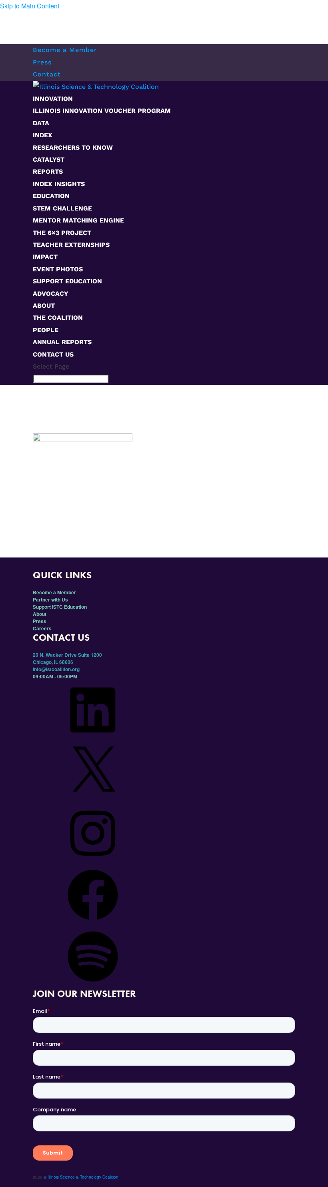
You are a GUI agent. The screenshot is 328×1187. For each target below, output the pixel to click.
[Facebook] (93, 922)
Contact (47, 74)
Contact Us (53, 354)
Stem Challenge (62, 208)
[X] (93, 799)
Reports (48, 171)
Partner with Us (50, 599)
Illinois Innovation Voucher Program (102, 110)
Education (51, 196)
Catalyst (48, 159)
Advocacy (50, 293)
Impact (45, 257)
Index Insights (59, 184)
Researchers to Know (73, 147)
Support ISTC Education (60, 606)
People (45, 330)
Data (41, 123)
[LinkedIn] (93, 738)
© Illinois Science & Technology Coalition (81, 1177)
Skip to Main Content (29, 5)
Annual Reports (62, 342)
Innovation (53, 98)
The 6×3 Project (62, 233)
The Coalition (58, 317)
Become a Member (65, 50)
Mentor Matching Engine (78, 220)
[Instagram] (93, 861)
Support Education (67, 281)
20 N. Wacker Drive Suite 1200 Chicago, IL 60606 (67, 658)
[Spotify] (93, 984)
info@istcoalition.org (56, 669)
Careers (42, 628)
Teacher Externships (71, 245)
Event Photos (58, 269)
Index (42, 135)
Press (42, 62)
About (44, 305)
